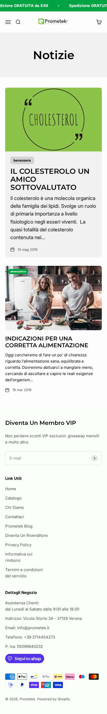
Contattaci (14, 516)
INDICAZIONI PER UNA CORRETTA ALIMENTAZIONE (46, 342)
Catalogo (13, 498)
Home (10, 488)
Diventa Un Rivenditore (26, 535)
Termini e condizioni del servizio (24, 572)
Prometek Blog (18, 526)
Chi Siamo (14, 507)
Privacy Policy (18, 544)
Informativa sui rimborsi (18, 557)
